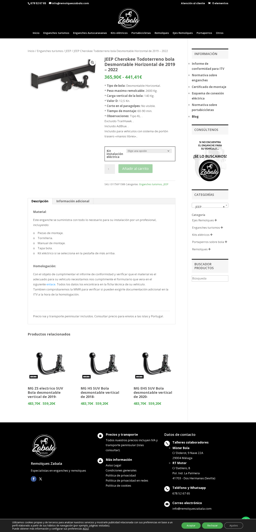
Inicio (36, 33)
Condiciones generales (121, 470)
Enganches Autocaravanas (90, 33)
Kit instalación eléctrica (115, 153)
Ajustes (234, 525)
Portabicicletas (141, 33)
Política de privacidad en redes (127, 480)
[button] (92, 62)
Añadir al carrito (135, 168)
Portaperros (204, 33)
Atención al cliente (193, 3)
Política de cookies (118, 485)
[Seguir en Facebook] (33, 479)
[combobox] (210, 205)
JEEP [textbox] (209, 207)
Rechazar (212, 525)
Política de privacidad (121, 475)
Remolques (162, 33)
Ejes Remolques (183, 33)
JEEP (68, 51)
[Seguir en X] (40, 479)
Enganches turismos (56, 33)
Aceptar (191, 525)
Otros (219, 33)
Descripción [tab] (39, 201)
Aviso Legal (113, 465)
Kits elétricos (119, 33)
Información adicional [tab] (72, 201)
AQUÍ (86, 528)
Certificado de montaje (209, 87)
